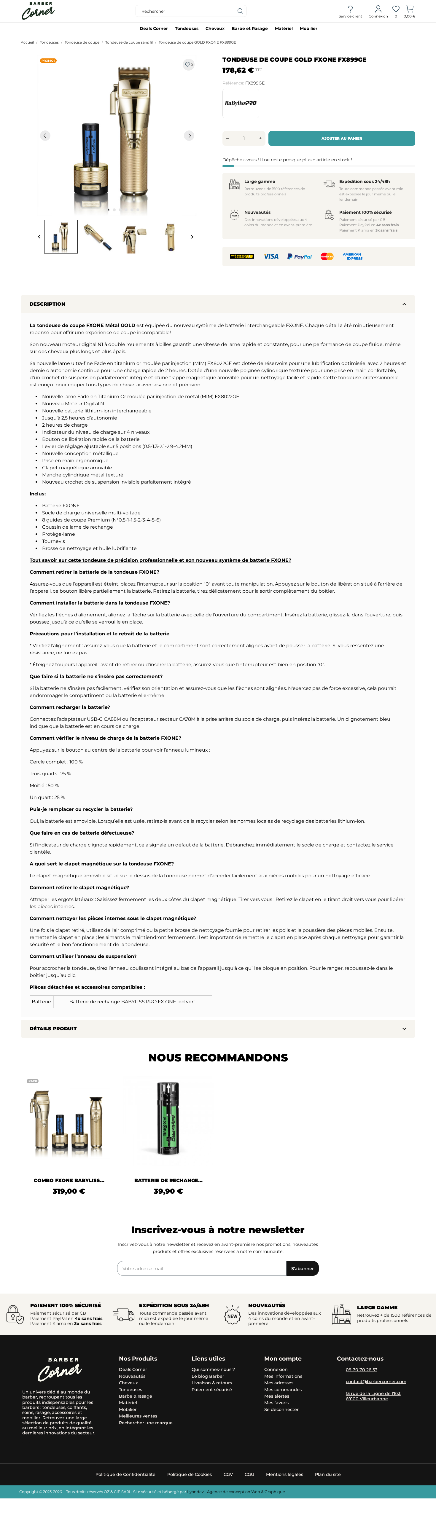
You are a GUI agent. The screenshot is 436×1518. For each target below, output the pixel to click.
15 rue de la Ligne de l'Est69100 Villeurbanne (373, 1396)
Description (219, 304)
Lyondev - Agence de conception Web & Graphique (236, 1492)
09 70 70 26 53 (361, 1369)
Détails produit (219, 1028)
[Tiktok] (36, 1445)
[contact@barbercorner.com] (340, 1382)
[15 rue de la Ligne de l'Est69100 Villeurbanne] (340, 1394)
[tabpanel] (117, 135)
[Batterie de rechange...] (205, 1096)
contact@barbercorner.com (376, 1381)
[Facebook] (46, 1445)
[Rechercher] (240, 11)
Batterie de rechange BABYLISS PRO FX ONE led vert (132, 1001)
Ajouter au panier (342, 138)
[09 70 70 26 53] (340, 1370)
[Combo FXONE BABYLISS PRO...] (106, 1096)
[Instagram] (26, 1445)
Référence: (233, 83)
